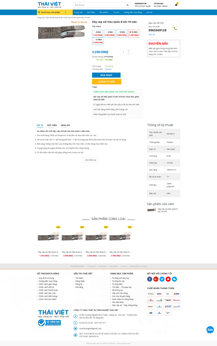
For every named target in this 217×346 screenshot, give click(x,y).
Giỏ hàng (79, 287)
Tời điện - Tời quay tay (121, 287)
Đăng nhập (80, 281)
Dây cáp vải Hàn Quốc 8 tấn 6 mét (73, 252)
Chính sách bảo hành (47, 299)
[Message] (174, 279)
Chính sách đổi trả (46, 287)
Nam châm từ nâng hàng (122, 299)
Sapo (128, 343)
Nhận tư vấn (106, 81)
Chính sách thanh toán (48, 290)
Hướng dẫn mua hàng (133, 12)
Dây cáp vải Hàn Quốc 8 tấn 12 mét (120, 252)
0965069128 (141, 3)
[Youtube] (168, 279)
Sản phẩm (103, 12)
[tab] (40, 125)
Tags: (94, 87)
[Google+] (155, 279)
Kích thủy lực (117, 290)
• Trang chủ (91, 266)
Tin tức (116, 12)
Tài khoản (158, 3)
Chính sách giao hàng (48, 284)
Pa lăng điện (117, 284)
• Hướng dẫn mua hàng (138, 266)
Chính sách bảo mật (47, 293)
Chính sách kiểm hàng (48, 296)
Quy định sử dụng (46, 278)
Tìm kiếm (79, 278)
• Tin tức (123, 266)
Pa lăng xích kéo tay (120, 278)
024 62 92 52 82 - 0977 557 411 (92, 323)
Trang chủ (78, 12)
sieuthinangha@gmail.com (90, 328)
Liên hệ (149, 12)
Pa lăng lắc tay (118, 281)
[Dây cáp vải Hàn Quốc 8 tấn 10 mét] (152, 210)
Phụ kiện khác (118, 302)
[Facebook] (149, 279)
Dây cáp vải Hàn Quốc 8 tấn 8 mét (96, 252)
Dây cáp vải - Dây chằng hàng (124, 305)
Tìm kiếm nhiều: (77, 266)
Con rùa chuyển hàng (121, 296)
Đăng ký (78, 284)
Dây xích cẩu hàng (120, 293)
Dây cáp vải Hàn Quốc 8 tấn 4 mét (49, 252)
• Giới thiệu (102, 266)
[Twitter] (162, 279)
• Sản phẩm (113, 266)
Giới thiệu (91, 12)
